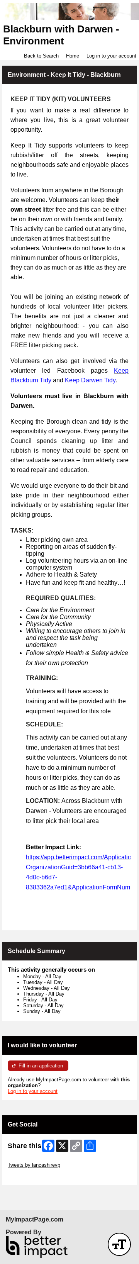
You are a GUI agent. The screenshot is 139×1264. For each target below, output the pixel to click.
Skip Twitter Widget (29, 1159)
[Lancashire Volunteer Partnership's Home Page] (69, 11)
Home (72, 56)
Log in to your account (111, 56)
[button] (119, 1244)
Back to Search (41, 56)
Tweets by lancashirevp (34, 1165)
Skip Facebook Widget (33, 1176)
